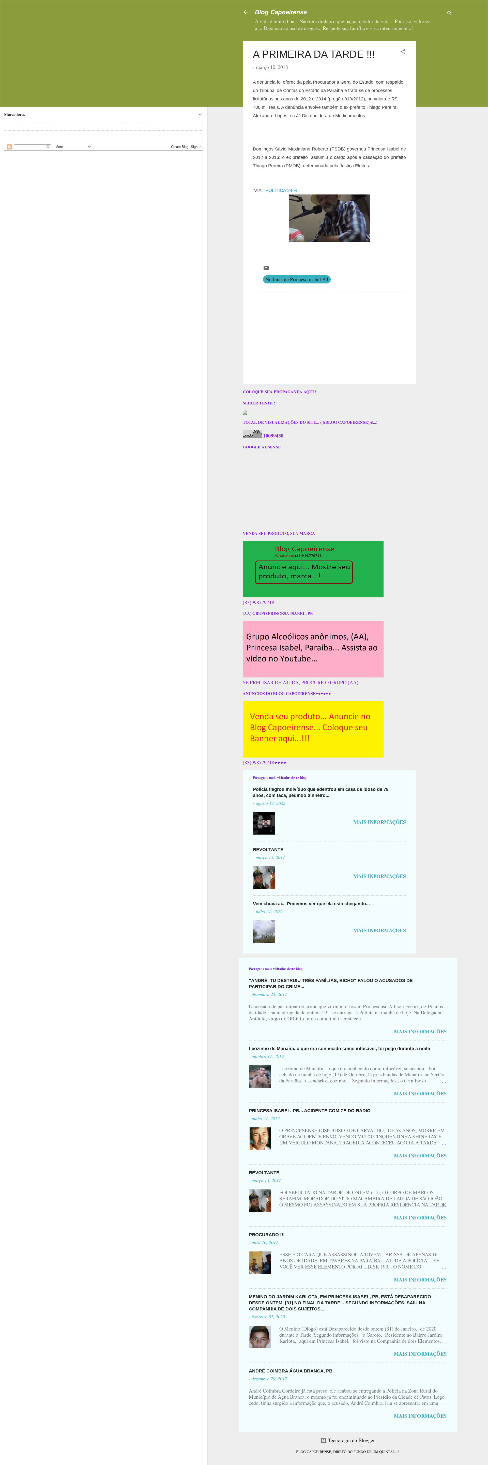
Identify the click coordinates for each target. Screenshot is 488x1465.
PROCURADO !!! (267, 1234)
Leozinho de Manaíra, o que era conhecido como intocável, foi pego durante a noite (339, 1048)
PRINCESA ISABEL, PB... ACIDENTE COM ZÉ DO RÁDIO (310, 1110)
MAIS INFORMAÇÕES (379, 822)
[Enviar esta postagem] (266, 269)
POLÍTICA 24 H (281, 190)
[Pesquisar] (450, 14)
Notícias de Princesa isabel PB (296, 279)
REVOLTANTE (268, 849)
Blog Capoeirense (281, 12)
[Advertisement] (452, 72)
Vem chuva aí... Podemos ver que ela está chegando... (311, 903)
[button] (403, 52)
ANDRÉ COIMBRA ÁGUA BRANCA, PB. (291, 1370)
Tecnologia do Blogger (351, 1440)
